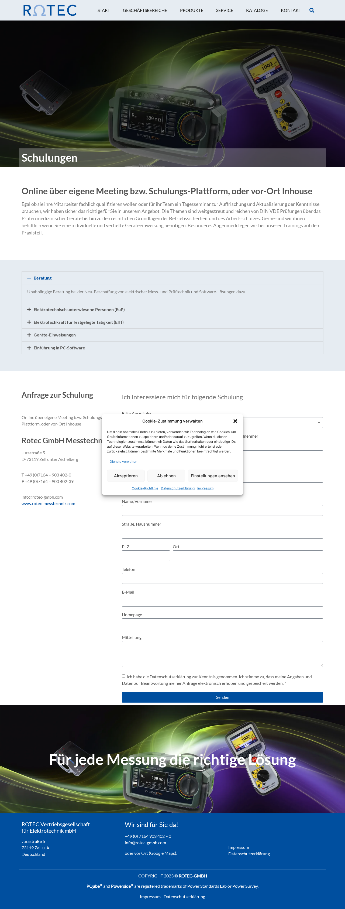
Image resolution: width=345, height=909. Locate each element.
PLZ (125, 546)
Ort (176, 546)
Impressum (205, 488)
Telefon (128, 569)
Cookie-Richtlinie (145, 488)
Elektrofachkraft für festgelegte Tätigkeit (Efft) (79, 322)
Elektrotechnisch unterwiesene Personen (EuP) (79, 309)
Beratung (42, 277)
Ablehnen (166, 475)
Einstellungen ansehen (213, 475)
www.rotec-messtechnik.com (48, 503)
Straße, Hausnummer (141, 524)
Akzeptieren (126, 475)
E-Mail (128, 592)
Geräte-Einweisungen (55, 334)
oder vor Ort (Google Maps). (151, 853)
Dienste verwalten (123, 461)
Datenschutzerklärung (178, 488)
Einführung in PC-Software (59, 347)
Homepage (132, 614)
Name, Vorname (136, 501)
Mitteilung (132, 637)
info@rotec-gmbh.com (145, 842)
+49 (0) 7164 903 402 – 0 (148, 836)
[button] (235, 421)
